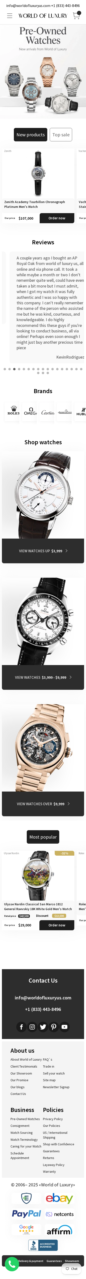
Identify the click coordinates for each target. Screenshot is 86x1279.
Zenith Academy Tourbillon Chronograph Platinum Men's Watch (34, 204)
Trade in (48, 1066)
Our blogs (18, 1087)
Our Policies (51, 1125)
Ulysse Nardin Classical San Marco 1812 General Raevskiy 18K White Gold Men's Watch (38, 906)
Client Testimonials (24, 1066)
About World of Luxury (26, 1059)
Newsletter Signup (56, 1087)
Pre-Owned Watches (25, 1119)
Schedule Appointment (20, 1155)
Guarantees (51, 1151)
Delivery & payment (30, 1261)
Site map (49, 1080)
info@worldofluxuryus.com (28, 5)
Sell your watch (54, 1073)
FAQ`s (47, 1059)
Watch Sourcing (22, 1132)
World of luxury (43, 15)
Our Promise (19, 1080)
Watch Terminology (24, 1139)
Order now (56, 218)
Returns (48, 1158)
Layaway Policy (53, 1165)
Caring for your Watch (26, 1146)
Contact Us (18, 1094)
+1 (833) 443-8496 (65, 5)
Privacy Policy (53, 1119)
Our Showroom (21, 1073)
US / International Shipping (55, 1135)
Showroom (72, 1261)
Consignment (20, 1125)
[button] (5, 369)
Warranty (49, 1171)
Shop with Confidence (58, 1144)
